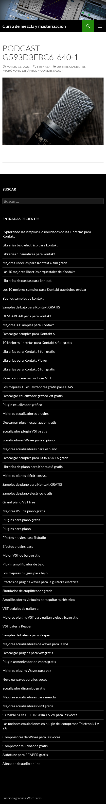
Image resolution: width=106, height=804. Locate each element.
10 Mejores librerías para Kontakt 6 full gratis (37, 342)
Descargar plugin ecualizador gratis (29, 422)
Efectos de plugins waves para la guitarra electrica (40, 582)
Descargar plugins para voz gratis (27, 653)
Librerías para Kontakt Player (24, 360)
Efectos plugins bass (17, 546)
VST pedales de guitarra (20, 608)
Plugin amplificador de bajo (23, 564)
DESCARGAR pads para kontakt (26, 316)
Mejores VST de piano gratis (23, 511)
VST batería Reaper (17, 626)
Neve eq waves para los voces (24, 679)
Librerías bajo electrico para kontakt (30, 245)
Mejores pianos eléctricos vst (24, 475)
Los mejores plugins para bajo (25, 573)
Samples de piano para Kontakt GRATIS (32, 484)
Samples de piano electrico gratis (27, 493)
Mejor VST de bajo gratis (21, 555)
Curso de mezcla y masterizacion (34, 26)
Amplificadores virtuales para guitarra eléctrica (38, 599)
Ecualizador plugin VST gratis (24, 431)
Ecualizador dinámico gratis (23, 688)
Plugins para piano (16, 529)
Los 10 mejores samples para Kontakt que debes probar (44, 289)
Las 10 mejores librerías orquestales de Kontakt (38, 272)
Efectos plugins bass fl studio (24, 537)
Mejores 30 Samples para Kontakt (28, 325)
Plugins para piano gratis (21, 520)
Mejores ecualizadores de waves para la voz (35, 644)
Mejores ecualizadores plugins (25, 413)
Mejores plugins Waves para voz (26, 670)
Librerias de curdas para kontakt (27, 280)
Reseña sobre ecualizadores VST (26, 378)
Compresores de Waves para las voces (31, 737)
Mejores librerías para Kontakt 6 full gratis (34, 263)
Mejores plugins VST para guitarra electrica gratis (40, 617)
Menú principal (100, 26)
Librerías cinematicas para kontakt (28, 254)
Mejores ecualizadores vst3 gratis (27, 706)
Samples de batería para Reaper (26, 635)
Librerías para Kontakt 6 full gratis (28, 351)
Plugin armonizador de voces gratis (29, 661)
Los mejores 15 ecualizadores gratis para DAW (37, 387)
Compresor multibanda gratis (25, 746)
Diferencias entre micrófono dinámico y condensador (44, 68)
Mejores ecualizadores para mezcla (29, 697)
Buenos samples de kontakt (23, 298)
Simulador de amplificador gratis (27, 591)
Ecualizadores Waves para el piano (28, 440)
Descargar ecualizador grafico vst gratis (32, 396)
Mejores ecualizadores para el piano (29, 449)
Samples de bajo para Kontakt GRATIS (31, 307)
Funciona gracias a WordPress (21, 798)
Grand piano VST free (18, 502)
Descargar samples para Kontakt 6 (28, 334)
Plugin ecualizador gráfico (22, 404)
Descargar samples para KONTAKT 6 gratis (35, 458)
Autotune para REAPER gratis (25, 755)
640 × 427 (43, 66)
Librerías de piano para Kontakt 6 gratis (32, 467)
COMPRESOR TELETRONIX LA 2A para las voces (39, 715)
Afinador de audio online (21, 763)
